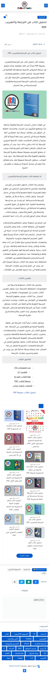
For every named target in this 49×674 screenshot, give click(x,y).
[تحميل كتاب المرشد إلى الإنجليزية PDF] (14, 415)
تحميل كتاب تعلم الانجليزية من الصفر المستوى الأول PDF (14, 478)
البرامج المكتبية (40, 644)
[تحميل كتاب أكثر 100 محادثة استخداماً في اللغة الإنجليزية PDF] (35, 483)
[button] (36, 582)
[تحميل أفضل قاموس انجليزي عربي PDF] (14, 519)
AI (34, 634)
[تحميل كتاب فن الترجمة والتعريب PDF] (35, 509)
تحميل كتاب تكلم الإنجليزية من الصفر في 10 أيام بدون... (14, 452)
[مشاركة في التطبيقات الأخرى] (15, 582)
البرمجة (43, 634)
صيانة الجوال (34, 653)
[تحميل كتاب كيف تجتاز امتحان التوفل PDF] (35, 532)
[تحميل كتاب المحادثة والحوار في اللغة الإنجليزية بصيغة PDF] (35, 456)
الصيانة (11, 648)
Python (29, 639)
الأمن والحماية (13, 639)
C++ (31, 658)
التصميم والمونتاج (12, 644)
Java (9, 658)
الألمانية (43, 658)
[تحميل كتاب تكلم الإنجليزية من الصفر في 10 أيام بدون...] (14, 439)
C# (45, 653)
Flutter (20, 658)
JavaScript (19, 653)
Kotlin (7, 653)
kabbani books (14, 666)
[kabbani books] (24, 5)
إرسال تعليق (39, 600)
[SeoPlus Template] (38, 666)
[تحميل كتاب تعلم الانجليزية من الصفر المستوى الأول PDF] (14, 464)
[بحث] (3, 5)
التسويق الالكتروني (14, 569)
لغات (43, 573)
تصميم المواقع (31, 648)
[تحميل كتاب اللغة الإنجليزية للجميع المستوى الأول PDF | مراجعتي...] (35, 421)
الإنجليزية (42, 17)
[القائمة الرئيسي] (46, 5)
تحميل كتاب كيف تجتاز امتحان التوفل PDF (35, 546)
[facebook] (24, 670)
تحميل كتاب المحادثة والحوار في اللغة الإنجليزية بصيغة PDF (34, 470)
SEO (20, 648)
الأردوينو (43, 648)
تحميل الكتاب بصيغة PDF (24, 393)
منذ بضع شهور (34, 435)
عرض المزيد (24, 556)
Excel (26, 644)
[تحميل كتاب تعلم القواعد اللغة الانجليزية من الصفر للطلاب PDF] (14, 490)
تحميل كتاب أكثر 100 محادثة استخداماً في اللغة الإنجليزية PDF (35, 496)
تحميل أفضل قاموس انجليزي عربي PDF (14, 532)
